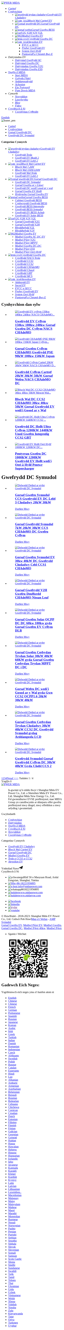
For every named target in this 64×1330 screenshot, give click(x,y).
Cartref (12, 126)
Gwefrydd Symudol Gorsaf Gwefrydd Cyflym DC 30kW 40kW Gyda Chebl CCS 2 (35, 762)
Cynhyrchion (15, 129)
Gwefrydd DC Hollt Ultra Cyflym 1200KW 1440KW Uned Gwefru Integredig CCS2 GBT (33, 432)
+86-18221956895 (25, 883)
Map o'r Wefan (39, 919)
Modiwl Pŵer (54, 928)
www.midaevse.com (30, 895)
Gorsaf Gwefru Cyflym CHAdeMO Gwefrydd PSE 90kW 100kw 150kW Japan (35, 352)
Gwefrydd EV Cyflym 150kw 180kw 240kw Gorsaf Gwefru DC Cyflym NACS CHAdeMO (35, 326)
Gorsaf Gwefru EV (11, 925)
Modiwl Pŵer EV (32, 925)
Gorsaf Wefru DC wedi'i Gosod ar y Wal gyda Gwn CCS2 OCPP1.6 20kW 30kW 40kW (34, 694)
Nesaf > (11, 778)
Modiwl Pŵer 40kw (34, 928)
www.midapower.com (31, 892)
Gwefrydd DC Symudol (21, 135)
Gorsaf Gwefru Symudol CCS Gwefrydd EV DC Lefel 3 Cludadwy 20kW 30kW (35, 498)
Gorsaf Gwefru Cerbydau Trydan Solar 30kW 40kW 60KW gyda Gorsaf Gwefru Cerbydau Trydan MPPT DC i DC (34, 659)
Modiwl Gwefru (52, 925)
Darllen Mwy (22, 508)
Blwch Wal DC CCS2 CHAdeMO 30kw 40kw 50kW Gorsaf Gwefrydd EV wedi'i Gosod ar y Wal (34, 404)
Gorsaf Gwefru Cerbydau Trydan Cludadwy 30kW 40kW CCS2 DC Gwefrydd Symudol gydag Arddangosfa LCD (34, 729)
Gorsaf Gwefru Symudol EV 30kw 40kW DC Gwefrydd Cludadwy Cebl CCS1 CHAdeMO (35, 562)
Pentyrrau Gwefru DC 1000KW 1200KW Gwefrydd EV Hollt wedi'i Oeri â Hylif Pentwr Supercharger (33, 461)
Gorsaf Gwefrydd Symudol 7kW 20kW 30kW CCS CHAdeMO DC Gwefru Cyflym (34, 529)
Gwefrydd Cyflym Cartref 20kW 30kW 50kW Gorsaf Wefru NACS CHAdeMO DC (34, 377)
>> (16, 778)
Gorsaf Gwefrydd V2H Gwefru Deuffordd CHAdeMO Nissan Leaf (31, 593)
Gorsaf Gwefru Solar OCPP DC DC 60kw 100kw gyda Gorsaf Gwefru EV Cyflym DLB (34, 625)
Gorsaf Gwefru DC (11, 928)
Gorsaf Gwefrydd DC (20, 132)
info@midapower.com (29, 886)
